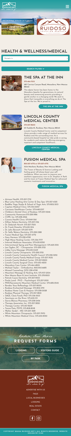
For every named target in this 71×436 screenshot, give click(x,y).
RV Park (35, 359)
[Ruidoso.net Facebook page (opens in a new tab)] (32, 418)
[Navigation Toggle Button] (67, 6)
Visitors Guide (50, 351)
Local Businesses (35, 398)
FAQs (35, 394)
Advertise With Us (35, 390)
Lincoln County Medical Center (42, 119)
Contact (35, 410)
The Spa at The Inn (43, 77)
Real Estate (35, 406)
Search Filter (34, 69)
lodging (21, 351)
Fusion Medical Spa (45, 160)
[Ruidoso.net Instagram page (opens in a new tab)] (38, 418)
